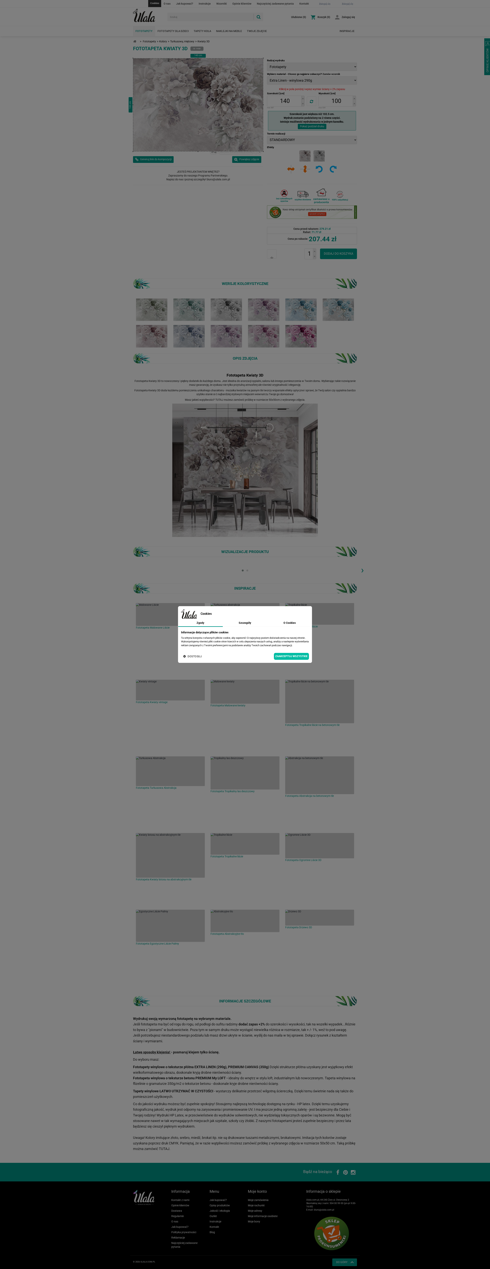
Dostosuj (195, 656)
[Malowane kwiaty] (245, 692)
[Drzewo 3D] (319, 918)
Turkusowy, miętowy (182, 41)
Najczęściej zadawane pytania (275, 3)
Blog (212, 1232)
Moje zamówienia (258, 1200)
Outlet (213, 1216)
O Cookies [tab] (289, 622)
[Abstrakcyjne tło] (245, 921)
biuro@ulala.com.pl (324, 1209)
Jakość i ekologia (220, 1210)
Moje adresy (255, 1210)
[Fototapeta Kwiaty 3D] (151, 309)
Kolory (163, 41)
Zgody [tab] (200, 622)
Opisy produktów (220, 1205)
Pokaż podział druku (312, 126)
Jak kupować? (184, 3)
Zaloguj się (348, 17)
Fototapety (144, 31)
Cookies (154, 3)
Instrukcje (205, 3)
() (298, 17)
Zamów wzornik (331, 74)
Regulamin (177, 1216)
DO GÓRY (341, 1262)
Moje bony (254, 1221)
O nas (167, 3)
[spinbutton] (285, 101)
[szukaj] (258, 17)
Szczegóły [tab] (245, 622)
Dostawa (176, 1210)
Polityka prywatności (183, 1232)
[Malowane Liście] (170, 614)
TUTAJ (219, 399)
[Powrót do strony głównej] (134, 41)
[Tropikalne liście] (319, 614)
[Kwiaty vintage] (170, 690)
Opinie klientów (241, 3)
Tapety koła (202, 31)
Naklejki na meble (229, 31)
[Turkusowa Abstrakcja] (170, 771)
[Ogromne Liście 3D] (319, 845)
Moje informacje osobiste (263, 1216)
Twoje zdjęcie (257, 31)
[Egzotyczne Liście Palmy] (170, 926)
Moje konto (257, 1191)
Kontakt (304, 3)
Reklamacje (178, 1237)
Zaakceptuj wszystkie (291, 656)
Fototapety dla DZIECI (173, 31)
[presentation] (362, 570)
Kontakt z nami (180, 1200)
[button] (302, 98)
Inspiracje (347, 31)
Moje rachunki (256, 1205)
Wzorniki (221, 3)
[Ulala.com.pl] (149, 15)
